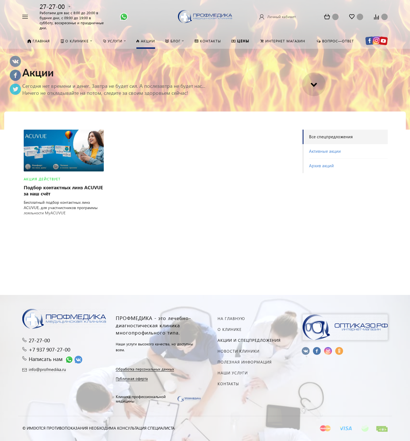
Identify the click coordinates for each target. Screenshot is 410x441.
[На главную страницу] (205, 16)
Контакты (228, 383)
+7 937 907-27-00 (49, 349)
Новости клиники (238, 351)
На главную (231, 318)
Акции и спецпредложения (249, 340)
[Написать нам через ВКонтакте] (78, 358)
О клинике (230, 329)
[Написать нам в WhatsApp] (124, 16)
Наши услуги (233, 372)
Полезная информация (245, 362)
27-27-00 (52, 6)
